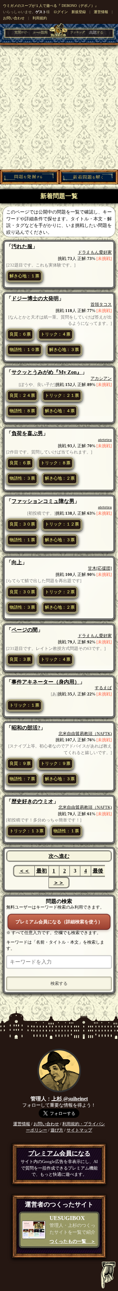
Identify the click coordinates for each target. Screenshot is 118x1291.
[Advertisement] (59, 107)
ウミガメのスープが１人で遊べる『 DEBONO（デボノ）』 (50, 6)
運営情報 (101, 12)
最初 (41, 871)
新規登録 (78, 12)
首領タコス (101, 304)
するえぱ (103, 688)
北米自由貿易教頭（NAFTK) (85, 733)
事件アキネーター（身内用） (45, 682)
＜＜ (24, 871)
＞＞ (58, 882)
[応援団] (104, 568)
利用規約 (39, 18)
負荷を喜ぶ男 (27, 433)
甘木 (92, 568)
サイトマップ (79, 1130)
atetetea (105, 439)
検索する (59, 983)
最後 (98, 871)
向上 (16, 562)
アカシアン (101, 378)
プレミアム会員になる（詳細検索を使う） (59, 921)
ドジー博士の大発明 (35, 298)
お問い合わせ (14, 18)
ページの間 (24, 630)
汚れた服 (21, 246)
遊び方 (56, 1130)
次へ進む (59, 856)
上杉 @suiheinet (69, 1098)
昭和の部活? (25, 727)
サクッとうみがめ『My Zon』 (46, 372)
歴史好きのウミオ (32, 801)
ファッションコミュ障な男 (42, 501)
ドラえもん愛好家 (95, 252)
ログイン (60, 12)
